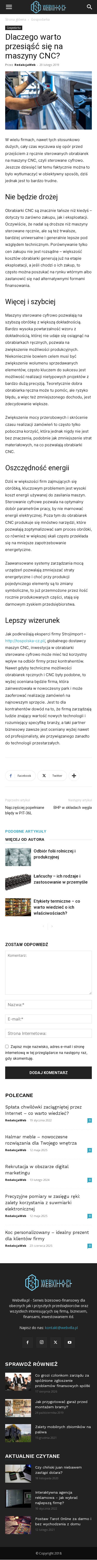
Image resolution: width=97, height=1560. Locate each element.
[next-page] (52, 926)
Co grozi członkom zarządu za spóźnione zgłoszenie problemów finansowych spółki (62, 1380)
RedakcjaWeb (24, 65)
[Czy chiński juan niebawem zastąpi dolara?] (18, 1474)
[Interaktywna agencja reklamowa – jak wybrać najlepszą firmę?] (18, 1499)
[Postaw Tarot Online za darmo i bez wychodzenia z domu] (18, 1525)
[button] (9, 7)
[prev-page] (43, 926)
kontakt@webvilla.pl (61, 1327)
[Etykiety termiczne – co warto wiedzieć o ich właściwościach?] (18, 907)
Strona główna (15, 19)
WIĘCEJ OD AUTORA (24, 839)
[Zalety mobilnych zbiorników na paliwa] (18, 1433)
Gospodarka (40, 19)
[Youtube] (69, 1342)
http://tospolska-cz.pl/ (25, 640)
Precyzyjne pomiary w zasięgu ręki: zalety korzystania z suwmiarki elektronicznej (42, 1202)
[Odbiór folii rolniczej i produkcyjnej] (18, 857)
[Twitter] (55, 1342)
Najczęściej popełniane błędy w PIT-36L (24, 810)
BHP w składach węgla (73, 807)
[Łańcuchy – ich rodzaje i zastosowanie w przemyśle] (18, 882)
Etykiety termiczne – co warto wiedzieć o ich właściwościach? (57, 907)
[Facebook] (28, 1342)
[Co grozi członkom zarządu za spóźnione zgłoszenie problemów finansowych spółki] (18, 1382)
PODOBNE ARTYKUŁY (25, 831)
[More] (74, 775)
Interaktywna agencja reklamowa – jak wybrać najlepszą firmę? (56, 1497)
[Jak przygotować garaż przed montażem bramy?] (18, 1408)
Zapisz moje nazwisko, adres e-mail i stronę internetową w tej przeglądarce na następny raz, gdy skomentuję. (46, 1052)
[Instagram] (41, 1342)
